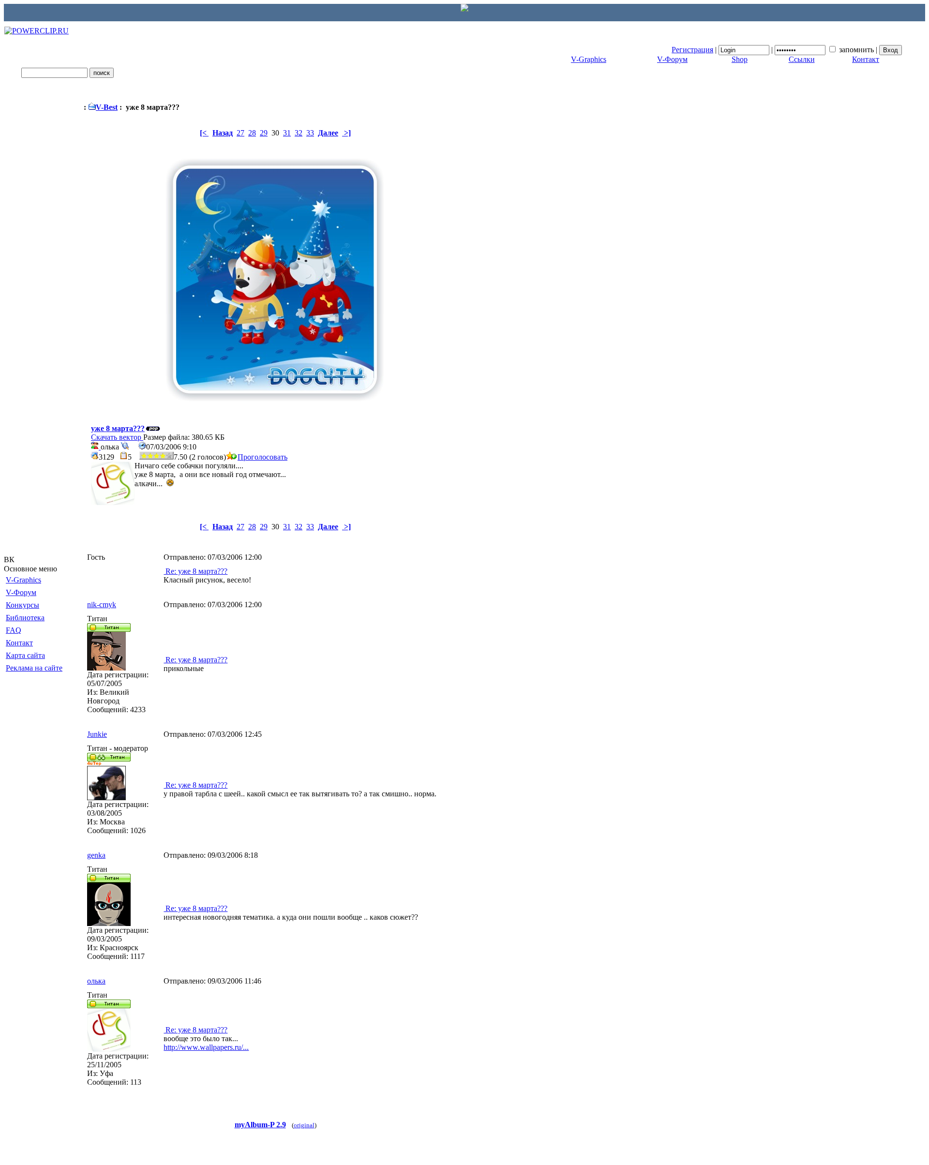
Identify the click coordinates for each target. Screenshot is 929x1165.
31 (287, 133)
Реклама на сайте (34, 668)
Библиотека (25, 617)
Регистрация (692, 49)
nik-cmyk (101, 604)
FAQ (13, 630)
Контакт (865, 59)
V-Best (107, 107)
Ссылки (802, 59)
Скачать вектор (117, 437)
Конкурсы (22, 605)
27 (240, 133)
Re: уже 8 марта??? (195, 571)
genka (96, 855)
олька (96, 981)
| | (775, 49)
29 (264, 133)
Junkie (97, 734)
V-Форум (672, 59)
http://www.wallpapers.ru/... (206, 1047)
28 (252, 133)
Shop (740, 59)
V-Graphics (588, 59)
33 (310, 133)
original (304, 1125)
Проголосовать (262, 457)
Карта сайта (25, 655)
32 (298, 133)
